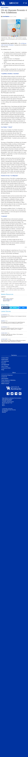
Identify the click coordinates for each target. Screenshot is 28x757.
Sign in (3, 405)
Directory (4, 412)
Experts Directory (5, 382)
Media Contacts (5, 383)
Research (3, 363)
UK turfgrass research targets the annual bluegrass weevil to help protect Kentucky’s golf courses (13, 323)
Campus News (4, 358)
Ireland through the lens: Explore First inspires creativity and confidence (12, 335)
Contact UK (4, 377)
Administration (4, 378)
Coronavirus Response (7, 375)
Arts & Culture (4, 7)
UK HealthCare (5, 361)
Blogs (2, 369)
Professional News (5, 368)
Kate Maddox (6, 16)
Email (3, 404)
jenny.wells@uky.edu (7, 299)
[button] (26, 3)
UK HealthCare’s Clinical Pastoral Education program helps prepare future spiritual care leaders (13, 341)
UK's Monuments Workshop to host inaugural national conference (13, 317)
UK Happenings (5, 364)
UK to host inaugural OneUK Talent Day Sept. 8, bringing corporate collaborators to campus (12, 329)
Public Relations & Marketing (8, 380)
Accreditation (5, 411)
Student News (4, 359)
